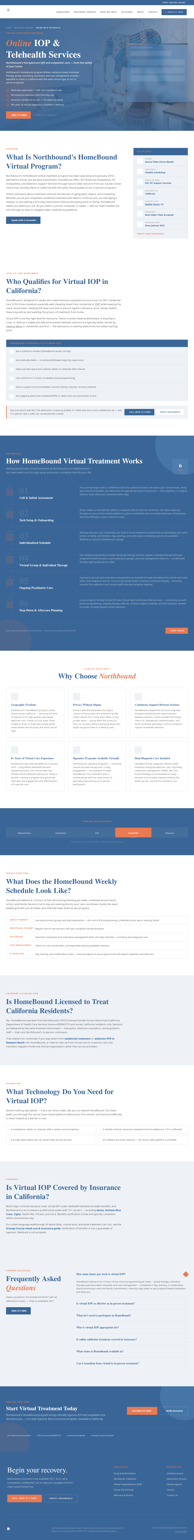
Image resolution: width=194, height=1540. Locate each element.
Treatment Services (85, 12)
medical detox (14, 326)
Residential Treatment (125, 1478)
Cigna (17, 1214)
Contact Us (172, 1495)
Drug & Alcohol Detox (124, 1473)
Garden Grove (152, 204)
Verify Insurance (170, 412)
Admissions (63, 12)
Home (8, 28)
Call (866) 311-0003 (140, 412)
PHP (97, 304)
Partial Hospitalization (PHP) (128, 1484)
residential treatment (77, 1038)
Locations (127, 12)
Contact (153, 12)
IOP (43, 62)
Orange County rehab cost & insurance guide (33, 1228)
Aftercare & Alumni (123, 1495)
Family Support (174, 1484)
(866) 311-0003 (175, 12)
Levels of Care (152, 180)
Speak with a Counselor (24, 220)
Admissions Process (177, 1478)
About (140, 12)
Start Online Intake (174, 2)
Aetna (100, 1210)
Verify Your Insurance (150, 234)
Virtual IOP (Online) (123, 1489)
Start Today (177, 630)
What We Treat (108, 12)
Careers (171, 1489)
